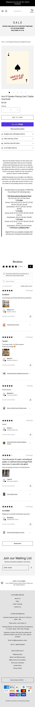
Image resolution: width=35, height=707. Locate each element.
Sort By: (22, 286)
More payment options (17, 129)
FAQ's (17, 601)
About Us (17, 598)
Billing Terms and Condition (17, 660)
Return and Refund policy (17, 657)
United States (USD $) (17, 680)
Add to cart (17, 117)
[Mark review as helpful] (30, 316)
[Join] (31, 567)
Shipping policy (17, 654)
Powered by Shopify (24, 701)
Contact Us (17, 607)
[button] (17, 67)
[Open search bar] (7, 11)
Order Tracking (17, 604)
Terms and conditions (17, 663)
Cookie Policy (17, 665)
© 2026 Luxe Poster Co (12, 701)
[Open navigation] (2, 11)
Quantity (3, 106)
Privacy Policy (17, 668)
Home (2, 42)
